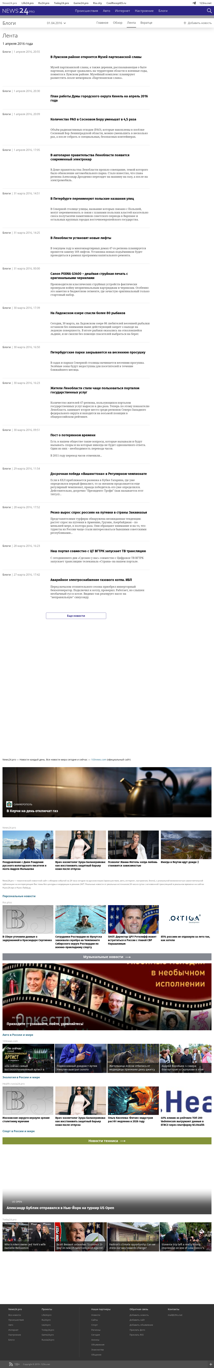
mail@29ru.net (175, 1314)
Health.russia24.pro (14, 1083)
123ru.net (205, 3)
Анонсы (95, 1339)
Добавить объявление (141, 1324)
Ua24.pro (46, 1324)
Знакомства (97, 1349)
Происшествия (86, 11)
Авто (106, 11)
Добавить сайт (137, 1319)
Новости (95, 1314)
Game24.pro (81, 3)
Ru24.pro (43, 3)
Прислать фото (137, 1329)
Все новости (14, 1314)
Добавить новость (139, 1314)
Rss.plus (7, 902)
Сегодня (95, 1334)
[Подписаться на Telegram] (194, 3)
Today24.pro (61, 3)
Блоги (163, 11)
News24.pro (10, 3)
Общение (96, 1354)
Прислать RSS (137, 1334)
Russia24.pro (48, 1339)
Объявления (97, 1344)
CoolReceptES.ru (116, 3)
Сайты (94, 1319)
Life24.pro (28, 3)
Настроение (144, 11)
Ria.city (97, 3)
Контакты (173, 1309)
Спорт (94, 1324)
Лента (10, 35)
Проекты (47, 1309)
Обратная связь (139, 1309)
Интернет (122, 11)
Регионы (95, 1329)
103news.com (98, 759)
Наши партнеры (101, 1309)
